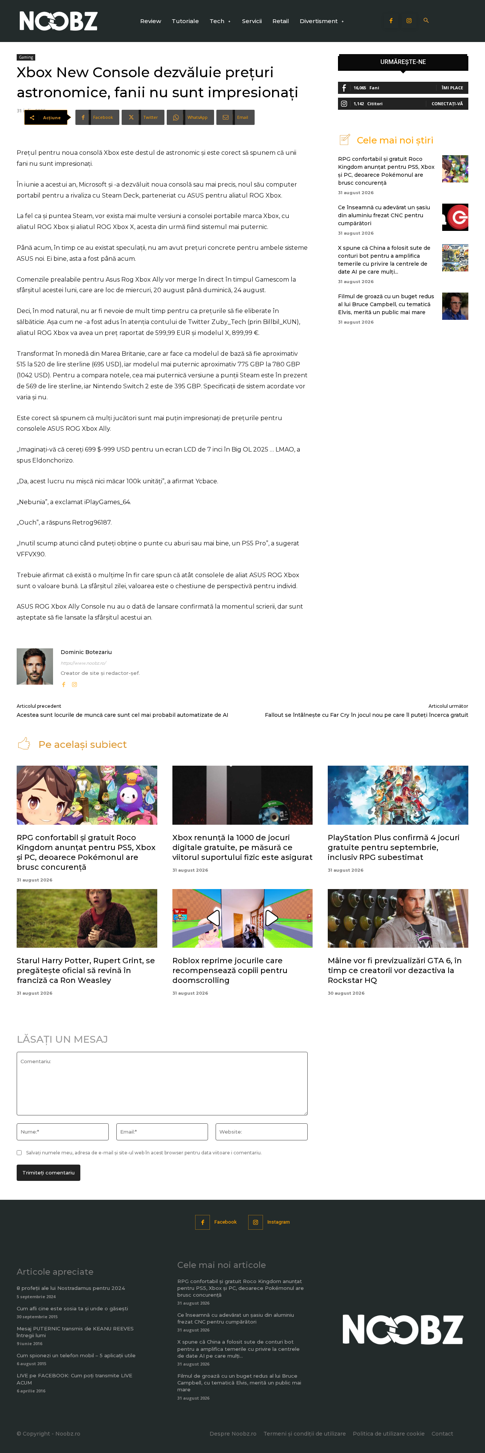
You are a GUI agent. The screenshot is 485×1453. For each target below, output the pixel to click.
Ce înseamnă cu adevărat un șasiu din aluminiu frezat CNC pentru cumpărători (384, 215)
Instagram (279, 1222)
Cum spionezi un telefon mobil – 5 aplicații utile (76, 1355)
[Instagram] (409, 21)
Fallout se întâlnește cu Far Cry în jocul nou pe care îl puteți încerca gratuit (366, 715)
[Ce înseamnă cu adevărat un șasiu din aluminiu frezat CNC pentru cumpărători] (455, 217)
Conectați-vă (447, 103)
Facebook (225, 1222)
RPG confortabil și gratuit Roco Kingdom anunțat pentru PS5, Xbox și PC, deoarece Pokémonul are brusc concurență (240, 1288)
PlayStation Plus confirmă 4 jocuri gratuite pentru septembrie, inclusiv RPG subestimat (394, 847)
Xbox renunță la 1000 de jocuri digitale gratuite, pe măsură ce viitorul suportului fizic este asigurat (242, 847)
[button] (426, 21)
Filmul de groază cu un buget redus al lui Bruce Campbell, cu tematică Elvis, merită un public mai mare (386, 304)
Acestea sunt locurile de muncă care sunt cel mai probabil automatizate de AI (122, 715)
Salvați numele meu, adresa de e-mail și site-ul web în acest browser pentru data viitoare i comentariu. (144, 1153)
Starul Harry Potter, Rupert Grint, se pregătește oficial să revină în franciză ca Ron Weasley (86, 970)
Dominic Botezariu (86, 652)
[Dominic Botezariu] (35, 668)
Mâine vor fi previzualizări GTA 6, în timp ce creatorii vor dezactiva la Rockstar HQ (395, 970)
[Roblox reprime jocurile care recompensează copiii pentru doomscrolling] (242, 918)
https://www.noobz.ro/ (83, 663)
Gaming (26, 57)
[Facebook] (391, 21)
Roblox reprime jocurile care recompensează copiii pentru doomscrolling (230, 970)
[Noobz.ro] (59, 21)
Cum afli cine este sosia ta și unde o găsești (72, 1308)
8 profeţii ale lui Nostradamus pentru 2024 (71, 1288)
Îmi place (452, 87)
